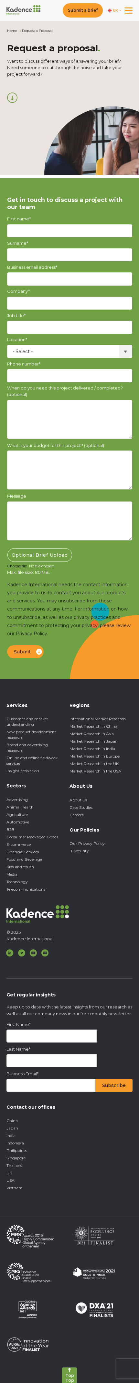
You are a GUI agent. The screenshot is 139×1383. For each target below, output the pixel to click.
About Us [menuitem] (78, 799)
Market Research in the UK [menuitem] (94, 763)
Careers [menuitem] (76, 814)
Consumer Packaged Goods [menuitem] (32, 836)
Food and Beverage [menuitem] (24, 859)
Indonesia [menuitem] (15, 1143)
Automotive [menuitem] (17, 822)
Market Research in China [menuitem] (93, 726)
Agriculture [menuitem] (17, 814)
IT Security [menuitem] (79, 850)
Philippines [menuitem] (16, 1150)
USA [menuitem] (10, 1180)
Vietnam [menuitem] (14, 1187)
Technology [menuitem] (17, 881)
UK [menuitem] (9, 1172)
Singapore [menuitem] (16, 1157)
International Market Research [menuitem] (98, 718)
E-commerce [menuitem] (18, 844)
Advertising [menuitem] (17, 799)
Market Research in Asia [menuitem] (92, 733)
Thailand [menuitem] (14, 1165)
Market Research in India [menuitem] (92, 748)
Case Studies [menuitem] (81, 807)
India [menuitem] (11, 1135)
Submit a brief (83, 10)
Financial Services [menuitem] (22, 851)
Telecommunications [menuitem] (25, 889)
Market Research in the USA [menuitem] (95, 771)
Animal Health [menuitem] (20, 807)
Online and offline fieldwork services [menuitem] (32, 760)
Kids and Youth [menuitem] (20, 866)
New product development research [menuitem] (31, 734)
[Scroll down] (12, 98)
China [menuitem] (12, 1120)
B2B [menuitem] (10, 829)
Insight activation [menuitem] (22, 770)
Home (12, 31)
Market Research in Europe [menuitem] (95, 756)
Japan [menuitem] (12, 1128)
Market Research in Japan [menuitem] (94, 741)
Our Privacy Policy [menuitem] (87, 843)
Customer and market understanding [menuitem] (27, 721)
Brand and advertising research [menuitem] (27, 747)
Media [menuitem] (11, 874)
